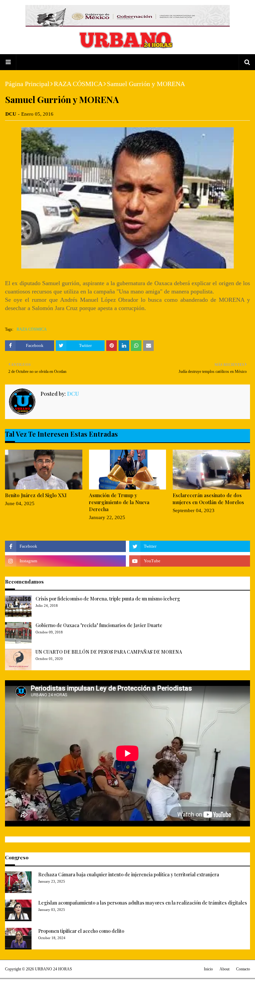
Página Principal (27, 83)
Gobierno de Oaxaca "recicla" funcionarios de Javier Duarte (99, 625)
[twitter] (189, 546)
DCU (10, 114)
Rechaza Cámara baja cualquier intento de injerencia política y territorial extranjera (128, 874)
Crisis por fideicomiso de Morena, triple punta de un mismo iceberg (108, 599)
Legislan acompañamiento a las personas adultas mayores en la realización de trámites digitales (142, 903)
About (224, 969)
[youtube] (189, 561)
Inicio (208, 969)
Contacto (243, 969)
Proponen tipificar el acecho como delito (81, 931)
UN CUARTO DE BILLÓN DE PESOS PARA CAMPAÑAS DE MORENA (109, 652)
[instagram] (65, 561)
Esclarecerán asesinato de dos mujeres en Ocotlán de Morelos (208, 498)
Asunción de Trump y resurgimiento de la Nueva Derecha (119, 502)
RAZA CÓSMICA (78, 83)
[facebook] (65, 546)
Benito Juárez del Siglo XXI (35, 495)
